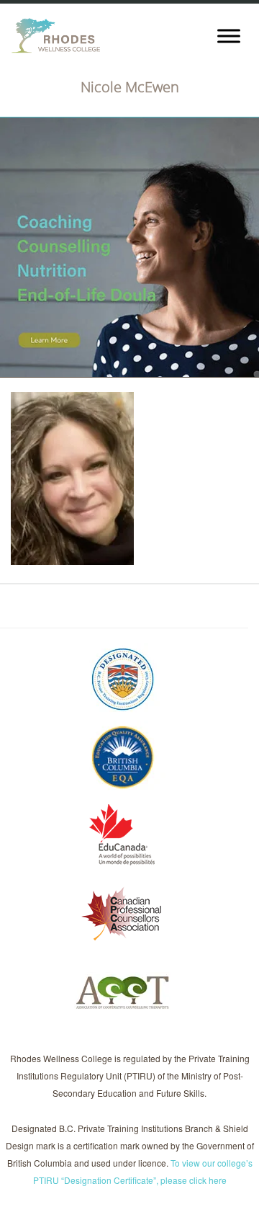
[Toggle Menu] (228, 36)
